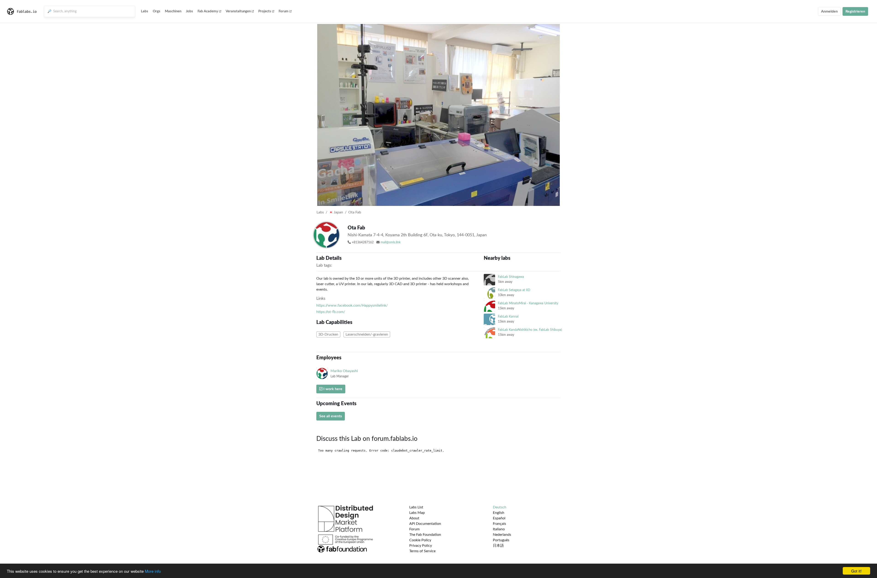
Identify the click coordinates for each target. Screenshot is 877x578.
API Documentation (425, 523)
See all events (330, 416)
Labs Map (417, 513)
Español (499, 518)
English (498, 513)
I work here (332, 389)
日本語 (498, 545)
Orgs (156, 11)
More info (153, 571)
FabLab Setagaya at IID (514, 290)
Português (501, 540)
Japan (338, 212)
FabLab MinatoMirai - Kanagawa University (528, 303)
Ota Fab (354, 212)
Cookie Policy (420, 540)
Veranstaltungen (238, 11)
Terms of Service (422, 551)
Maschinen (173, 11)
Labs (144, 11)
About (414, 518)
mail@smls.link (390, 242)
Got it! (856, 571)
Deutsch (499, 507)
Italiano (499, 529)
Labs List (416, 507)
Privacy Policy (420, 545)
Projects (264, 11)
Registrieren (855, 11)
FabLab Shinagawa (511, 276)
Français (499, 523)
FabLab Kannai (508, 316)
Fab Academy (208, 11)
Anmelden (829, 11)
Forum (283, 11)
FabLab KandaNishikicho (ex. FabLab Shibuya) (530, 329)
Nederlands (502, 534)
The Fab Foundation (425, 534)
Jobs (189, 11)
